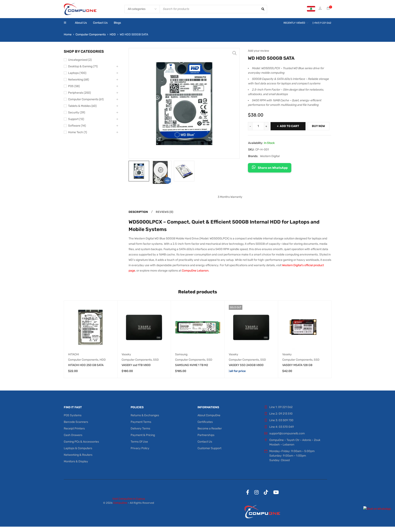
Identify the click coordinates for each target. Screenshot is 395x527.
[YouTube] (276, 492)
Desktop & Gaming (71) (83, 66)
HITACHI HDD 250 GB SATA (85, 365)
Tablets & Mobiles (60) (82, 106)
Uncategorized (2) (80, 60)
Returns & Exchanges (145, 415)
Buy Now (318, 126)
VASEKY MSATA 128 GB (297, 365)
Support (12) (76, 119)
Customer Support (209, 448)
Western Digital (270, 156)
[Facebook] (247, 492)
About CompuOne (209, 415)
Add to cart (289, 126)
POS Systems (72, 415)
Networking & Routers (78, 455)
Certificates (205, 422)
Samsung (181, 354)
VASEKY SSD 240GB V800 (246, 365)
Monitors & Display (76, 461)
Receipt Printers (74, 428)
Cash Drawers (73, 435)
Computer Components (91, 34)
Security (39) (76, 112)
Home (68, 34)
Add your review (258, 50)
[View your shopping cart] (328, 8)
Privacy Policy (140, 448)
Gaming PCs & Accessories (81, 441)
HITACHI (73, 354)
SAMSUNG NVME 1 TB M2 (191, 365)
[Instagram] (256, 492)
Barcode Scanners (76, 422)
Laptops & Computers (78, 448)
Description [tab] (138, 212)
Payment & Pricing (143, 435)
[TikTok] (266, 492)
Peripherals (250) (79, 92)
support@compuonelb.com (287, 433)
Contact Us (205, 441)
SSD (156, 359)
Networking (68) (78, 79)
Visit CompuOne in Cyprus (128, 498)
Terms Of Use (139, 441)
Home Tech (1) (77, 132)
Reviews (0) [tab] (164, 212)
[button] (234, 53)
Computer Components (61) (86, 99)
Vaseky (126, 354)
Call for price (237, 371)
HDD (113, 34)
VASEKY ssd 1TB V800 (136, 365)
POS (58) (74, 86)
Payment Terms (141, 422)
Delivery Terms (140, 428)
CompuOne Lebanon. (195, 270)
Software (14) (77, 125)
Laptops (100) (77, 73)
